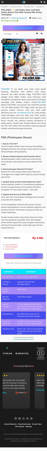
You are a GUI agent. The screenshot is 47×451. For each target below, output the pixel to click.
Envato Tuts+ (37, 424)
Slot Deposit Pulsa (15, 7)
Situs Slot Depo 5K (19, 18)
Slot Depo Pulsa (29, 7)
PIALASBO (4, 7)
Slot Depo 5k (40, 7)
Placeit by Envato (24, 424)
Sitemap (29, 426)
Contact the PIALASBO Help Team (23, 339)
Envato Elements (10, 424)
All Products (19, 426)
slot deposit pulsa (24, 112)
